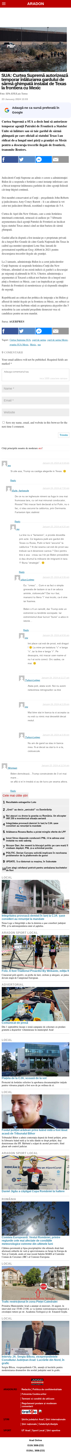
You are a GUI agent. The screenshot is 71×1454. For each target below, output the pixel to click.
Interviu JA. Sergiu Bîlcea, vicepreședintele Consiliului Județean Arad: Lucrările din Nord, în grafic (33, 1360)
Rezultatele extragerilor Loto (21, 802)
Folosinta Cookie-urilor (34, 1394)
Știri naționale (29, 1424)
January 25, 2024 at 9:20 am (56, 526)
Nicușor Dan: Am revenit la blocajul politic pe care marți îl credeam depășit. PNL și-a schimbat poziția (37, 846)
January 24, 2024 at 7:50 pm (56, 488)
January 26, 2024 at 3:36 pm (56, 735)
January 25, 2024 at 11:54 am (55, 765)
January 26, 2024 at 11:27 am (55, 678)
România (9, 1199)
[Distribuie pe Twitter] (27, 159)
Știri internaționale (55, 1419)
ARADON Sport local (20, 932)
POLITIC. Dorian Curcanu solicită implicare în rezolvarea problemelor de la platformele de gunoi (36, 854)
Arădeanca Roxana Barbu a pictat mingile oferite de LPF (36, 832)
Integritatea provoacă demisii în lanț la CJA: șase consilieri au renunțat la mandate (32, 824)
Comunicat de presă (15, 1022)
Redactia (26, 1389)
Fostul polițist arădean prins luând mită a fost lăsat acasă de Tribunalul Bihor (34, 1132)
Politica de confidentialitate (47, 1389)
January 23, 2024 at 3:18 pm (56, 463)
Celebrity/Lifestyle (48, 1424)
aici (40, 448)
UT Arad (26, 1430)
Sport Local (38, 1430)
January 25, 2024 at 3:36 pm (56, 577)
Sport (7, 1430)
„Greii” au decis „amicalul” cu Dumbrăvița (29, 809)
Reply (13, 480)
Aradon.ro (10, 1389)
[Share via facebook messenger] (44, 159)
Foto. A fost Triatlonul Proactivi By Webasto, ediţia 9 (35, 970)
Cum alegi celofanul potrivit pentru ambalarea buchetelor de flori (36, 869)
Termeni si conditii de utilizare (38, 1398)
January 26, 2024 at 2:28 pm (56, 704)
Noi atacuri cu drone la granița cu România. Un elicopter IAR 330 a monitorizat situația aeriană (36, 817)
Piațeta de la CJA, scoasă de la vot (24, 1078)
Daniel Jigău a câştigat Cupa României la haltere (33, 1191)
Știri (6, 1419)
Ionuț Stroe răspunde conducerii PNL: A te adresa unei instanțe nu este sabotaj (35, 839)
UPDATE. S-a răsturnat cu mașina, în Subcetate (31, 861)
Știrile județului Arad (33, 1419)
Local (7, 877)
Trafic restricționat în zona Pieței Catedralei (29, 1301)
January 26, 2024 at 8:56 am (56, 635)
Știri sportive (53, 1430)
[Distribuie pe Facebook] (10, 159)
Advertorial (13, 984)
